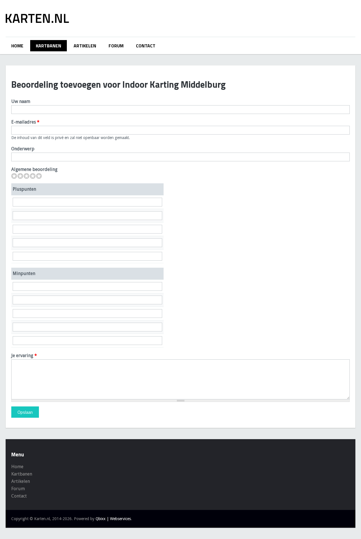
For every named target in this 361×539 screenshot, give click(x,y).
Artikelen (85, 45)
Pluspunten (24, 189)
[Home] (37, 18)
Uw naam (20, 101)
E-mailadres (25, 122)
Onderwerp (22, 148)
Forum (116, 45)
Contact (145, 45)
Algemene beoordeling (34, 169)
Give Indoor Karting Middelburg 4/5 (33, 176)
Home (17, 45)
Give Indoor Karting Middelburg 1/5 (14, 176)
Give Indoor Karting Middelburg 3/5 (26, 176)
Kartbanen (48, 45)
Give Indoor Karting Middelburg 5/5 (39, 176)
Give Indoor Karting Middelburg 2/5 (20, 176)
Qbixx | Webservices (113, 518)
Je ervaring (24, 355)
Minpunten (24, 273)
